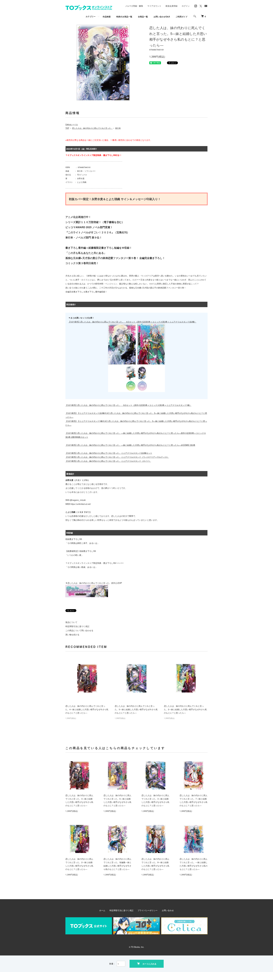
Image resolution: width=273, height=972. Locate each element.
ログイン (186, 5)
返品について (71, 622)
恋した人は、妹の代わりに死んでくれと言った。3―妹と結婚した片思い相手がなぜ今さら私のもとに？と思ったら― (136, 709)
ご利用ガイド (182, 16)
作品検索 (107, 16)
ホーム (102, 910)
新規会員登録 (171, 5)
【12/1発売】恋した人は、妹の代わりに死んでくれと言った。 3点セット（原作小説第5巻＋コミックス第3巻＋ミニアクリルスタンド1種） (128, 405)
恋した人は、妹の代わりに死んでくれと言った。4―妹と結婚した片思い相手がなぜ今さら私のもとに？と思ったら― (86, 709)
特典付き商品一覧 (124, 16)
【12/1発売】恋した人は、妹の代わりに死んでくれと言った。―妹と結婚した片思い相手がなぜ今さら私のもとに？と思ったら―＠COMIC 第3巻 (130, 445)
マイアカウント (154, 5)
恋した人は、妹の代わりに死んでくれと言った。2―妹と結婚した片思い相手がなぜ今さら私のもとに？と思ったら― (185, 709)
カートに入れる (149, 963)
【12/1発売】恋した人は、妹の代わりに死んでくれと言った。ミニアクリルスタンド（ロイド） (108, 460)
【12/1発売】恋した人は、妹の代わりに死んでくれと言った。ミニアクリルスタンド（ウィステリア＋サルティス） (117, 457)
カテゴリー (91, 16)
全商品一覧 (143, 16)
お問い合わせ (168, 910)
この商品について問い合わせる (79, 630)
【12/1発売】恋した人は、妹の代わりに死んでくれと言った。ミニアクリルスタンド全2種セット (108, 453)
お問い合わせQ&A (162, 16)
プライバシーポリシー (148, 910)
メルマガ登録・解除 (134, 5)
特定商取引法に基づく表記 (77, 626)
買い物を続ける (72, 634)
